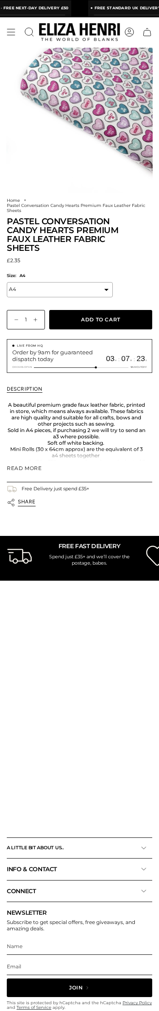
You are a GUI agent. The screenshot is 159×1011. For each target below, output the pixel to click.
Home (13, 200)
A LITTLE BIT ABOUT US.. (35, 848)
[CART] (147, 32)
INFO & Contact (32, 869)
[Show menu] (11, 32)
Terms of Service (34, 1007)
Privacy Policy (137, 1002)
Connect (21, 891)
